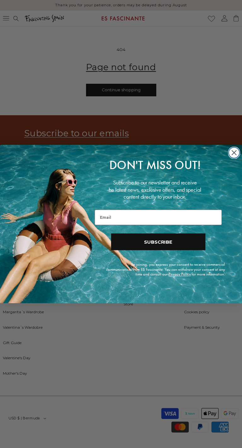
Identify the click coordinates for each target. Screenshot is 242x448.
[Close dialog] (234, 152)
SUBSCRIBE (158, 242)
